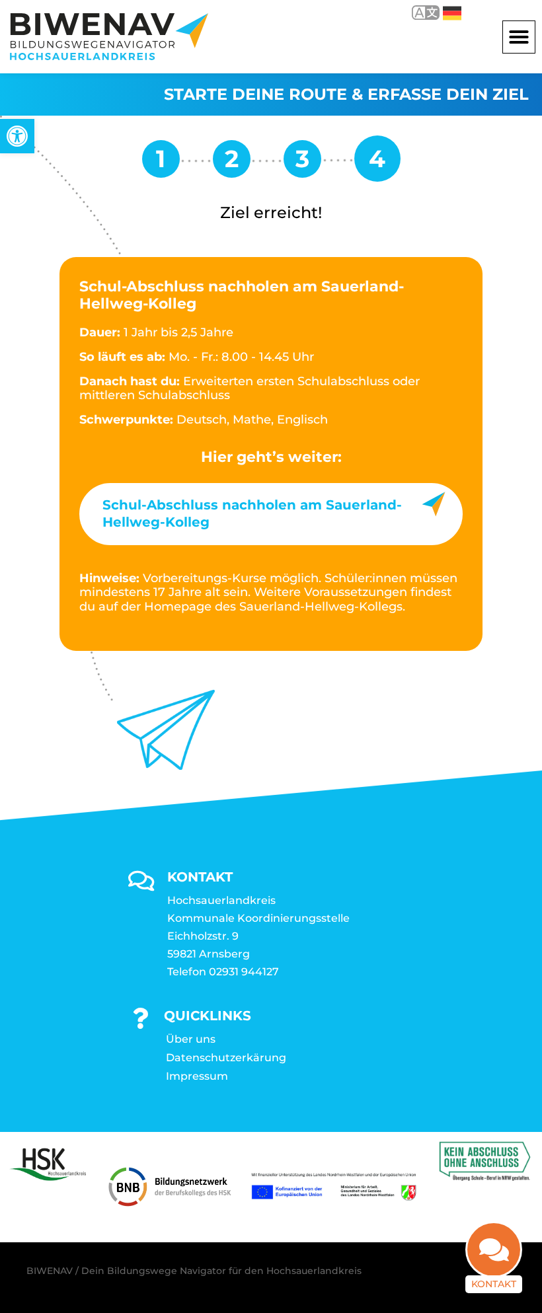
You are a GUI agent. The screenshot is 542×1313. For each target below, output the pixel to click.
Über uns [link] (190, 1039)
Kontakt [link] (493, 1284)
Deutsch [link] (442, 12)
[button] (518, 37)
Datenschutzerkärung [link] (226, 1057)
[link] (17, 136)
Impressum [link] (197, 1076)
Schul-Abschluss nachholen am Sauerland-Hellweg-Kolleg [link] (252, 513)
